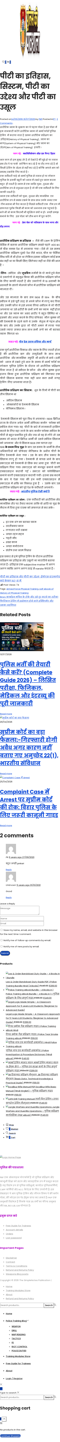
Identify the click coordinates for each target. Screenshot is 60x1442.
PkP (40, 119)
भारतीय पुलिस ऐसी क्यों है (35, 491)
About (9, 1294)
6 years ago (21, 857)
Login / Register (14, 1378)
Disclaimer (11, 1257)
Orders (9, 1233)
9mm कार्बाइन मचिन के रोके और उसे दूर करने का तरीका (29, 596)
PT (54, 119)
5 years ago (29, 885)
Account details (14, 1229)
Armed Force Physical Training (22, 588)
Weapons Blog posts (17, 1274)
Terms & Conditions (16, 1265)
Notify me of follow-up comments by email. (27, 940)
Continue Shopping (10, 1435)
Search (49, 1305)
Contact (10, 1261)
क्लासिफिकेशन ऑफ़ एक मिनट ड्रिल (38, 153)
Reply (9, 869)
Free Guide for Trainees (18, 1225)
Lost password (14, 1237)
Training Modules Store (18, 1290)
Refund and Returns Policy (20, 1269)
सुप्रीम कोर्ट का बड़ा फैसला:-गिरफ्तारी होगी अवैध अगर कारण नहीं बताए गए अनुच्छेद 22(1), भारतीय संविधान (29, 747)
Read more (6, 713)
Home (9, 1286)
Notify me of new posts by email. (21, 946)
